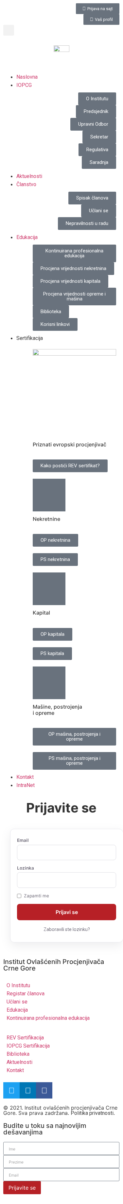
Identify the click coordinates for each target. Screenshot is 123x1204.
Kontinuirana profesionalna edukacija (48, 1018)
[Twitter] (11, 1090)
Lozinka (25, 868)
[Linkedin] (28, 1090)
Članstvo (26, 184)
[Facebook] (44, 1090)
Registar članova (25, 993)
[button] (8, 30)
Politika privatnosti (92, 1113)
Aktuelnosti (29, 176)
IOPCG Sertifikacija (28, 1046)
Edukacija (27, 237)
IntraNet (25, 785)
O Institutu (18, 985)
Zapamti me (36, 896)
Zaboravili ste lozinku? (67, 929)
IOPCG (24, 85)
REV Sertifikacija (25, 1038)
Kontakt (25, 777)
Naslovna (27, 77)
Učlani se (17, 1002)
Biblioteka (18, 1054)
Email (23, 840)
